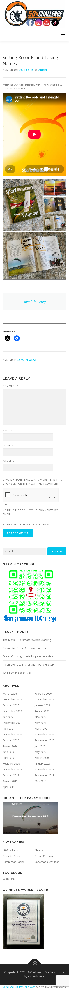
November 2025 (44, 699)
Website (8, 460)
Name (8, 430)
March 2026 (10, 693)
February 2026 (43, 693)
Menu (63, 34)
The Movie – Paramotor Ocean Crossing (27, 640)
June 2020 (9, 752)
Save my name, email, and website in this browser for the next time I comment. (32, 481)
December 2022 (12, 711)
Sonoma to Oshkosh (47, 862)
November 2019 (44, 769)
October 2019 (11, 775)
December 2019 (12, 769)
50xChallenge (27, 359)
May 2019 (40, 781)
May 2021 (40, 722)
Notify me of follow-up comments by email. (30, 512)
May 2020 (40, 752)
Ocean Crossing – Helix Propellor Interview (28, 656)
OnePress (50, 972)
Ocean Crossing (44, 856)
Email (8, 445)
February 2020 (11, 763)
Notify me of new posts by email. (27, 524)
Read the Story (35, 301)
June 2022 (40, 717)
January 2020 (42, 763)
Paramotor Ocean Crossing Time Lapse (26, 648)
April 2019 (9, 787)
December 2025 (12, 699)
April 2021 (9, 728)
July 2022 (8, 717)
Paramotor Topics (13, 862)
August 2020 (10, 746)
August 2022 (42, 711)
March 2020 (42, 757)
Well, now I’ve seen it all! (17, 672)
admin (42, 70)
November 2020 (44, 734)
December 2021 (12, 722)
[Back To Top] (34, 963)
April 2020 (9, 757)
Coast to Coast (12, 856)
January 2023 (42, 705)
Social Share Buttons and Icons (19, 986)
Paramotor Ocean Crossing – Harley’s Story (28, 664)
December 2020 (12, 734)
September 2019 (44, 775)
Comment (11, 386)
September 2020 (44, 740)
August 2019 (10, 781)
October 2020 (11, 740)
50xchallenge (9, 879)
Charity (39, 850)
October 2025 (11, 705)
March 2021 (42, 728)
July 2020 (40, 746)
